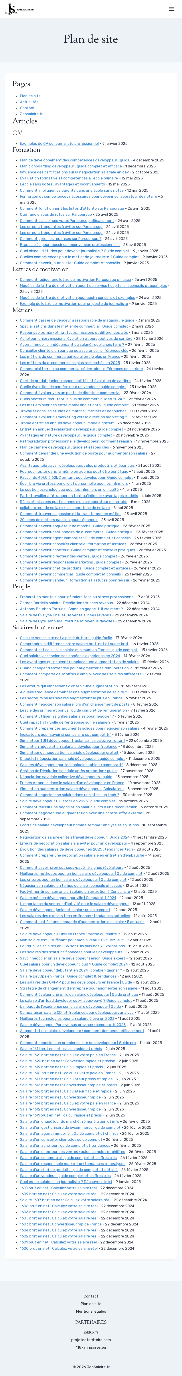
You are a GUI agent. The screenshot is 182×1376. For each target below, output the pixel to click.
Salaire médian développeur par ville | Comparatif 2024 (68, 897)
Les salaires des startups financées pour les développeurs (71, 952)
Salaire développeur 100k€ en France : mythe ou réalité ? (70, 934)
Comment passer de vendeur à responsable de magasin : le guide (77, 320)
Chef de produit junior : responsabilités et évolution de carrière (75, 380)
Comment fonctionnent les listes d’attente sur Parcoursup (72, 208)
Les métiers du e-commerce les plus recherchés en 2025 (70, 362)
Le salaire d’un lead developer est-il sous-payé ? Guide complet (76, 1000)
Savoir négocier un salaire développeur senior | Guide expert (72, 958)
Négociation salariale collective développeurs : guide (66, 777)
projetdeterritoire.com (91, 1340)
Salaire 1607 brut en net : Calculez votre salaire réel (65, 1200)
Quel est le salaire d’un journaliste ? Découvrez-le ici (66, 1181)
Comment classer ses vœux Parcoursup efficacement (67, 220)
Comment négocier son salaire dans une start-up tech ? (69, 795)
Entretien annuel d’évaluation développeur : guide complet (71, 429)
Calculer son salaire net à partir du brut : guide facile (66, 638)
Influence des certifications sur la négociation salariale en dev (74, 172)
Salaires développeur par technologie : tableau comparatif (71, 764)
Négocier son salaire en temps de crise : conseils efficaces (71, 885)
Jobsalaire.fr (31, 114)
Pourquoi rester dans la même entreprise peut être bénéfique (74, 471)
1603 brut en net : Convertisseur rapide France (61, 1224)
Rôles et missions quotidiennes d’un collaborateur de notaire (73, 501)
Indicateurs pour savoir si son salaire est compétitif (65, 734)
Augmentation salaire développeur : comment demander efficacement (82, 1030)
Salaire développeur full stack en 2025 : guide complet (68, 801)
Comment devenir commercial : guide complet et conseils (70, 574)
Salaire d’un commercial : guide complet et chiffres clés (68, 1157)
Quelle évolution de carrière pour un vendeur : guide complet (73, 386)
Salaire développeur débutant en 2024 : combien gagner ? (71, 970)
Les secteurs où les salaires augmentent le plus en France (71, 698)
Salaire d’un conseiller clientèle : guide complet (61, 1139)
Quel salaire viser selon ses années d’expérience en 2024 (70, 656)
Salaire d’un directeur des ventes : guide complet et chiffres (72, 1151)
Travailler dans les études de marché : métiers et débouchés (73, 411)
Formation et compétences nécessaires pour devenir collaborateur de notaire (88, 196)
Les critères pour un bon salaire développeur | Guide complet (73, 879)
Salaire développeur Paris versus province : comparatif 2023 (73, 1024)
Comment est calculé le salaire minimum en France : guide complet (79, 650)
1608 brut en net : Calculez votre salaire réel (59, 1206)
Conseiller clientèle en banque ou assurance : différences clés (74, 350)
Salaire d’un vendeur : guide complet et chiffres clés (65, 1175)
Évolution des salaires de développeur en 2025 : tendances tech (76, 849)
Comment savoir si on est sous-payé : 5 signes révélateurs (71, 867)
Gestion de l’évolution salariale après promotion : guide (68, 770)
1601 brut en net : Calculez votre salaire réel (58, 1242)
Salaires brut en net (38, 627)
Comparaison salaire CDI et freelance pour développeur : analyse (77, 1012)
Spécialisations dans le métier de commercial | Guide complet (74, 326)
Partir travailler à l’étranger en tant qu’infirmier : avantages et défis (79, 495)
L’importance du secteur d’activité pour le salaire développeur (74, 903)
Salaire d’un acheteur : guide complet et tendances (65, 1145)
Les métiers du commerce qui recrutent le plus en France (70, 356)
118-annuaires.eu (91, 1347)
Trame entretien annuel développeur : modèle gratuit (67, 423)
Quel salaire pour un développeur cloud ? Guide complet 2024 (74, 964)
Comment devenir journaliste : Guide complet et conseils (70, 263)
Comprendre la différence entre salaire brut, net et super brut (74, 644)
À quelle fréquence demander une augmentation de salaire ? (73, 692)
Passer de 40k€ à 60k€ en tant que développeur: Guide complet (76, 477)
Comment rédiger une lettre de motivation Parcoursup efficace (75, 279)
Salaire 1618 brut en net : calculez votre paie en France (68, 1073)
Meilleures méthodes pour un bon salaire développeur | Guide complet (81, 873)
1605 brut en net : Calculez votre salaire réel (58, 1218)
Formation (26, 150)
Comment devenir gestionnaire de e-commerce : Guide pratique (76, 532)
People (21, 586)
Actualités (29, 102)
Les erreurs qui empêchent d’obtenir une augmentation (69, 686)
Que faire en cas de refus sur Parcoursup (56, 214)
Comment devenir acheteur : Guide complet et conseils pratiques (77, 550)
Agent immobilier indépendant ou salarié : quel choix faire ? (72, 344)
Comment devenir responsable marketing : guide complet (70, 562)
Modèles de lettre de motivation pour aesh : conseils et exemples (77, 297)
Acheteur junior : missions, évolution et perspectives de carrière (76, 338)
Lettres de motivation (40, 269)
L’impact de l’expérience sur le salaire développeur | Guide (70, 1006)
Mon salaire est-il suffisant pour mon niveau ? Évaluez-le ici (72, 940)
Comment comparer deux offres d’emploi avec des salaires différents (80, 674)
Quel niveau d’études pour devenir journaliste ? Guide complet (75, 251)
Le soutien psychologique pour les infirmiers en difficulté (69, 489)
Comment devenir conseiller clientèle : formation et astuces (73, 544)
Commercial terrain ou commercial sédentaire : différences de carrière (81, 368)
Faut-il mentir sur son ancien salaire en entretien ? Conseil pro (75, 891)
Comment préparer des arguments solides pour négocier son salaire (80, 728)
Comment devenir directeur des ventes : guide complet (68, 556)
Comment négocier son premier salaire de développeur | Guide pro (78, 1042)
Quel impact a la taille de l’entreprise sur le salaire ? (65, 722)
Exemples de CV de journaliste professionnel (59, 143)
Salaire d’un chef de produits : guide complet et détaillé (69, 1169)
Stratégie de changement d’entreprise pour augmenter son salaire (78, 988)
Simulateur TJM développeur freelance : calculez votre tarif (72, 740)
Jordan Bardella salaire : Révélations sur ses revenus (66, 603)
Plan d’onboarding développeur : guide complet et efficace (71, 166)
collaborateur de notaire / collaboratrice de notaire (65, 507)
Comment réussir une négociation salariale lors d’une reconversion (78, 807)
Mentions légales (91, 1311)
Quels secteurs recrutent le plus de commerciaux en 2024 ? (72, 399)
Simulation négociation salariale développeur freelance (68, 746)
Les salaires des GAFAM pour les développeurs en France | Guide (76, 982)
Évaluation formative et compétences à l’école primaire (69, 178)
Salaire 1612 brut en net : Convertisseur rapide (60, 1109)
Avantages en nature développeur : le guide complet (66, 435)
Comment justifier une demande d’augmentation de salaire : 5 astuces (82, 921)
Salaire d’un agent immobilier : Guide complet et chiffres (69, 1133)
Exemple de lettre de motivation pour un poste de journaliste (74, 303)
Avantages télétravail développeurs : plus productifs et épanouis (77, 465)
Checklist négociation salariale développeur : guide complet (72, 758)
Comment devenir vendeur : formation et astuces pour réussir (74, 580)
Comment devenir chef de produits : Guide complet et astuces (75, 568)
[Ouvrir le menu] (171, 8)
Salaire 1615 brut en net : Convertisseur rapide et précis (68, 1085)
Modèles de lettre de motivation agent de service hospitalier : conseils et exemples (93, 285)
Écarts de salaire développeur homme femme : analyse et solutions (79, 825)
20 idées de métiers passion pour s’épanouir (59, 519)
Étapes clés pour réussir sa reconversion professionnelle (70, 244)
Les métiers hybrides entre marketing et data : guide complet (74, 405)
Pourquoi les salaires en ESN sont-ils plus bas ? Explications (72, 946)
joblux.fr (91, 1332)
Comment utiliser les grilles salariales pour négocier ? (67, 716)
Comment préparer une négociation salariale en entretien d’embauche (82, 855)
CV (17, 133)
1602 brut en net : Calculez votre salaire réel (58, 1236)
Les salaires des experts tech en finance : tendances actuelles (75, 915)
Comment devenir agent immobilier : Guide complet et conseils (75, 538)
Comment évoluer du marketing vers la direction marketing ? (73, 417)
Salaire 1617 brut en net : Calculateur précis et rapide (66, 1079)
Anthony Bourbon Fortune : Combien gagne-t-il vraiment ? (71, 609)
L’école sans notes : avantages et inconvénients (62, 184)
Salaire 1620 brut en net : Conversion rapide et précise (67, 1061)
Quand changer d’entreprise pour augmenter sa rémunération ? (76, 668)
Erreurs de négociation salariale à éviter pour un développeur (73, 843)
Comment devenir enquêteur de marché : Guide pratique (69, 526)
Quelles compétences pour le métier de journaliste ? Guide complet (79, 257)
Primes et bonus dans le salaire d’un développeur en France (72, 783)
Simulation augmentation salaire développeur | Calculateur (72, 789)
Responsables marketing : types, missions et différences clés (74, 332)
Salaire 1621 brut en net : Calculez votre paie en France (68, 1055)
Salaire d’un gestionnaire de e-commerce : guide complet (70, 1127)
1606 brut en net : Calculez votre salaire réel (58, 1212)
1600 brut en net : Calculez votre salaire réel (59, 1248)
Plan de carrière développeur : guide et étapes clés (64, 447)
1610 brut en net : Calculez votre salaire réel (58, 1188)
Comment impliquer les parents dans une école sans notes (72, 190)
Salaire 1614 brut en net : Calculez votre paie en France (68, 1103)
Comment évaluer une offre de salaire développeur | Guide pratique (79, 994)
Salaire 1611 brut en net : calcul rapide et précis (61, 1048)
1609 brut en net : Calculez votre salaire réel (58, 1194)
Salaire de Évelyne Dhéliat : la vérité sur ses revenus (65, 615)
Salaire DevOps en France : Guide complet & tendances (68, 976)
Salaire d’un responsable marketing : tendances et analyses (72, 1163)
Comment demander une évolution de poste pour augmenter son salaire (84, 453)
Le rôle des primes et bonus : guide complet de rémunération (73, 710)
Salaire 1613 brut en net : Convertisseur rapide (60, 1097)
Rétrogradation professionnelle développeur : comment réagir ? (76, 441)
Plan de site (30, 96)
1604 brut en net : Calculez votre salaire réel (58, 1230)
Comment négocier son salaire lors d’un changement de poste (75, 704)
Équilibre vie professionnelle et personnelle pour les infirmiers (74, 483)
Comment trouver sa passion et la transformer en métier (70, 513)
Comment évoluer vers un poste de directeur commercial (70, 392)
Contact (27, 108)
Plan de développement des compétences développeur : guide (75, 160)
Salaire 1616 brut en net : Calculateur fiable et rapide (66, 1091)
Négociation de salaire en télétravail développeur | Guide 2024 (75, 837)
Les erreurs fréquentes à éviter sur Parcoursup (61, 226)
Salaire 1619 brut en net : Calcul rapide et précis (61, 1067)
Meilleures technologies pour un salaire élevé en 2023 (67, 1018)
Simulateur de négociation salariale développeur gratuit (69, 752)
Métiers (22, 310)
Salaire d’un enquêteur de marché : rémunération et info (69, 1121)
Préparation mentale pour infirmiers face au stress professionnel (77, 597)
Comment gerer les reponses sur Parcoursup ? (60, 238)
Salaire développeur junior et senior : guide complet (65, 909)
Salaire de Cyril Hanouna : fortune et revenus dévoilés (67, 621)
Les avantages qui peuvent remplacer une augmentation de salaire (79, 662)
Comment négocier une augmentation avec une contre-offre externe (81, 813)
